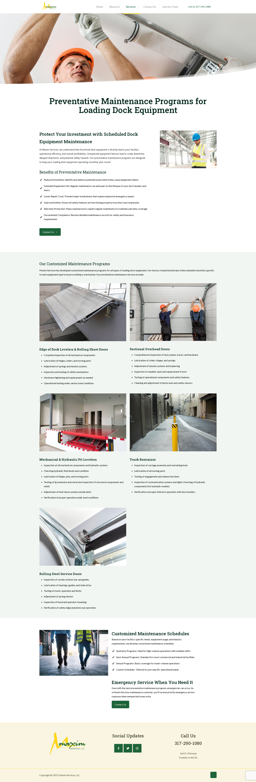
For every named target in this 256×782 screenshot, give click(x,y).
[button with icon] (118, 748)
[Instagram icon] (206, 775)
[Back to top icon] (213, 775)
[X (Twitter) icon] (203, 775)
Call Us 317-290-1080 (199, 6)
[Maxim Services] (49, 6)
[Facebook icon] (200, 775)
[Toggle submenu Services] (138, 6)
